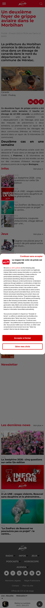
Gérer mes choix (22, 346)
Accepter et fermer (22, 338)
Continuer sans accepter (31, 256)
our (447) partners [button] (15, 268)
